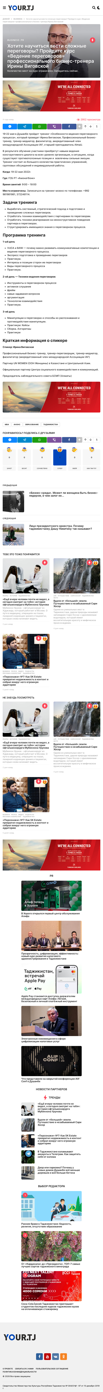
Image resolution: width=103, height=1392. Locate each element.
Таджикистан (50, 424)
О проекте (8, 1369)
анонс (17, 424)
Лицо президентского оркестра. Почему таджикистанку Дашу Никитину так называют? (60, 527)
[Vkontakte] (55, 1356)
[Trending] (92, 40)
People (5, 596)
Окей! (74, 468)
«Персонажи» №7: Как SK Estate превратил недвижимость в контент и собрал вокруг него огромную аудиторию (25, 680)
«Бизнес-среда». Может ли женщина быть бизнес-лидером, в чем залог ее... (63, 494)
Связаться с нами (24, 1369)
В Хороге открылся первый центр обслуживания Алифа (50, 914)
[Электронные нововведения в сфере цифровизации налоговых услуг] (51, 1021)
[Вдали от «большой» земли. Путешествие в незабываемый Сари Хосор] (77, 575)
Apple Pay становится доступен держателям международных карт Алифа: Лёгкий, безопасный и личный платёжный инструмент (49, 999)
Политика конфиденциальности (19, 1372)
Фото (56, 598)
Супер (59, 468)
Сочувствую (42, 468)
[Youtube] (47, 1356)
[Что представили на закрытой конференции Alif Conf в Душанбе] (51, 1061)
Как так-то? (91, 468)
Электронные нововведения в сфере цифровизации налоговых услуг (43, 1040)
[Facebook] (39, 1356)
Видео (21, 671)
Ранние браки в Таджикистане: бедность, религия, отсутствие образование (46, 1225)
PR (22, 40)
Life (55, 596)
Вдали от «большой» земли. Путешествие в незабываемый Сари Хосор (75, 603)
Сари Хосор (76, 596)
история (13, 596)
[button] (4, 7)
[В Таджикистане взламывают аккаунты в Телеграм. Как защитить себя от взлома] (28, 1157)
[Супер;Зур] (95, 562)
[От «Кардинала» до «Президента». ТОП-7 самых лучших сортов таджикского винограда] (51, 1246)
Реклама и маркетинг (12, 673)
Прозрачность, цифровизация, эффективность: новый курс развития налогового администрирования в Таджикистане (49, 956)
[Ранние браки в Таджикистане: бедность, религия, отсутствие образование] (51, 1206)
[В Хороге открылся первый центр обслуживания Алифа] (51, 896)
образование (32, 424)
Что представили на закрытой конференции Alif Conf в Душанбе (50, 1080)
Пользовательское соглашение (52, 1369)
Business (13, 40)
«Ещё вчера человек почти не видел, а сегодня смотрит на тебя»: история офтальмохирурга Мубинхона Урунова (26, 602)
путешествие (63, 596)
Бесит (24, 468)
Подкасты (29, 671)
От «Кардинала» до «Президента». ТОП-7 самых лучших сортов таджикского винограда (50, 1265)
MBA (7, 424)
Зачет (9, 468)
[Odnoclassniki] (63, 1356)
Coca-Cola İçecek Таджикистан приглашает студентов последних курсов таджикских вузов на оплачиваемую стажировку (50, 1306)
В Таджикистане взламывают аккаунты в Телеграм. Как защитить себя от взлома (59, 1154)
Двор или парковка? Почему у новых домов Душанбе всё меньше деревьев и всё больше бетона (59, 1170)
